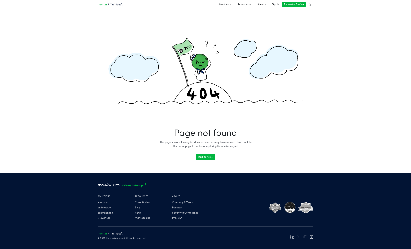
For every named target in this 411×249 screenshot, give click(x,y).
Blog (137, 208)
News (138, 213)
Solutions (224, 4)
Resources (243, 4)
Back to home (205, 157)
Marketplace (142, 218)
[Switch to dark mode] (310, 4)
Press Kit (177, 218)
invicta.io (103, 202)
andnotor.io (104, 208)
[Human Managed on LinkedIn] (292, 237)
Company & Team (182, 202)
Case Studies (142, 202)
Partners (177, 208)
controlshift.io (106, 213)
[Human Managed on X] (299, 237)
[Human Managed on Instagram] (311, 237)
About (261, 4)
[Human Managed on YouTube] (305, 237)
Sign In (275, 4)
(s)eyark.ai (104, 218)
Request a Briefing (294, 4)
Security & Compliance (185, 213)
